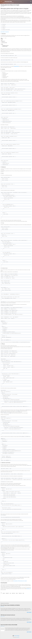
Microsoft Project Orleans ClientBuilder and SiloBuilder (10, 605)
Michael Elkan (17, 637)
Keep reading (29, 612)
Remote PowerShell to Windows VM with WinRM (9, 624)
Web (23, 593)
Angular (4, 593)
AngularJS (7, 593)
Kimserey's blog (8, 1)
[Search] (30, 1)
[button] (30, 5)
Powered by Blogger (16, 635)
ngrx (10, 593)
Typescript (20, 593)
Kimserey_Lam (29, 588)
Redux (17, 593)
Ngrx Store (13, 593)
